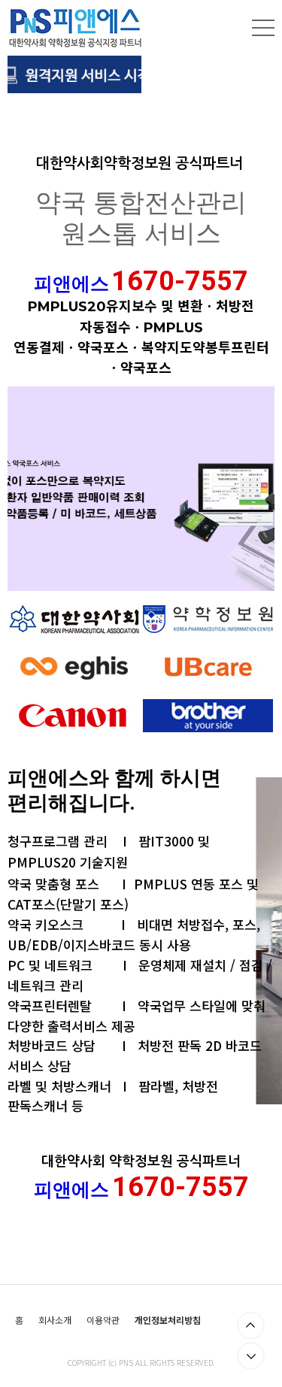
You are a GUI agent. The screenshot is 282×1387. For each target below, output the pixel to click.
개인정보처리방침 (168, 1320)
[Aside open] (263, 28)
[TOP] (251, 1326)
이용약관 (103, 1320)
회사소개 (54, 1320)
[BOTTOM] (251, 1356)
